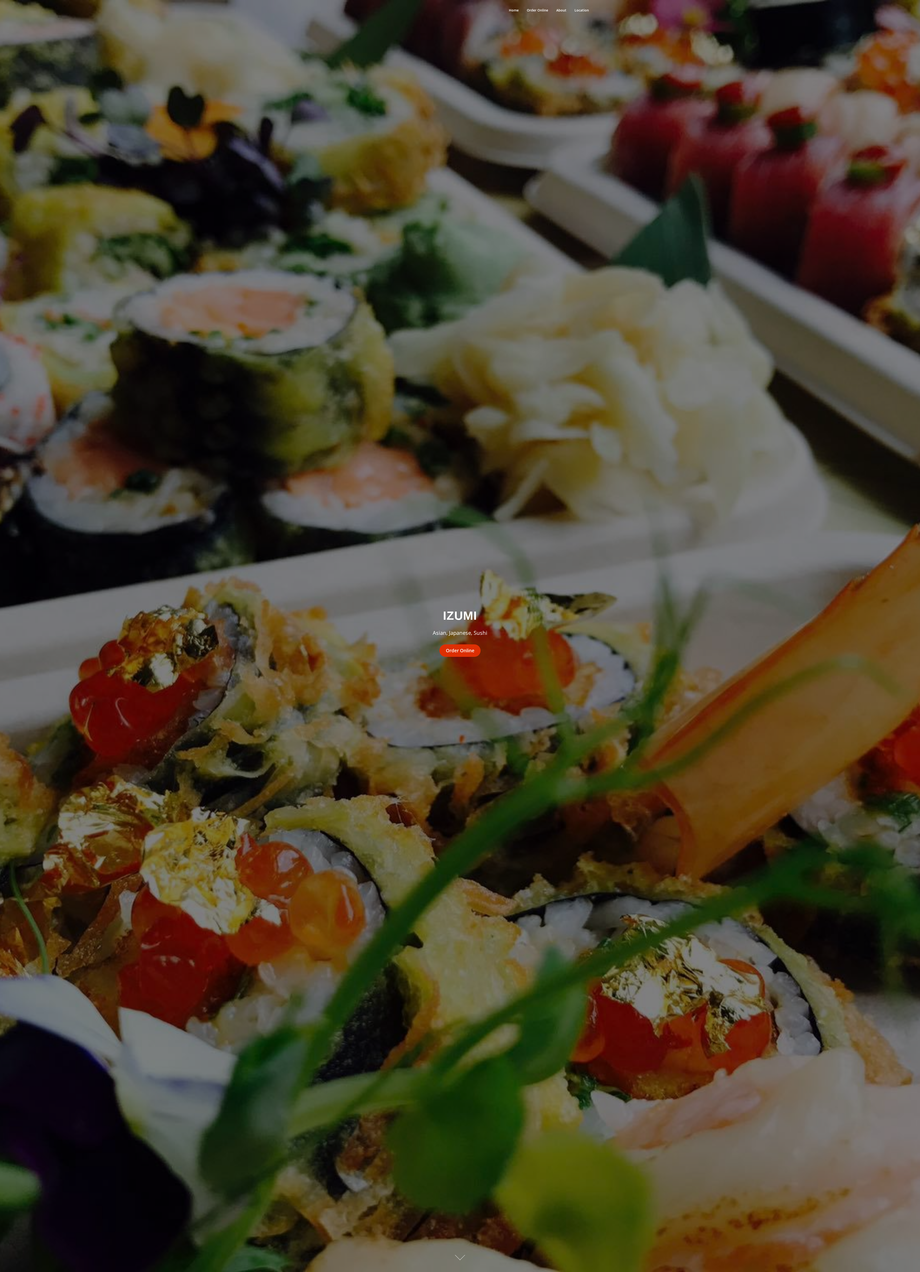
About (561, 10)
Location (582, 10)
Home (514, 10)
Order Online (537, 10)
